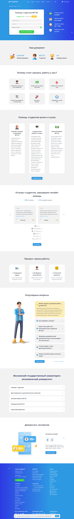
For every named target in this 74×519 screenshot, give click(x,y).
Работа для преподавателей (38, 474)
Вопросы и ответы (18, 503)
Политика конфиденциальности (21, 489)
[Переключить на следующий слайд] (64, 215)
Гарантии (17, 492)
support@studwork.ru (19, 472)
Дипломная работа (53, 471)
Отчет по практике (53, 476)
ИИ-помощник (54, 494)
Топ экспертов (18, 498)
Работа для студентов (36, 479)
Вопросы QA (54, 492)
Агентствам (17, 500)
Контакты (48, 1)
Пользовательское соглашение (21, 487)
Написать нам (20, 480)
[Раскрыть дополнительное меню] (52, 1)
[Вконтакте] (16, 514)
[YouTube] (23, 514)
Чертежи (51, 482)
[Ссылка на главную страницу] (13, 1)
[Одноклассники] (18, 514)
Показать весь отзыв (20, 216)
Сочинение (52, 479)
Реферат (51, 477)
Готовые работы (54, 489)
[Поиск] (55, 1)
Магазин (43, 1)
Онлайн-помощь (53, 481)
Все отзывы (37, 244)
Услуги (28, 1)
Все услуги (52, 487)
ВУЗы (16, 507)
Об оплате (17, 493)
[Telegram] (21, 514)
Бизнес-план (52, 485)
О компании (17, 485)
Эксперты (38, 1)
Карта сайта (17, 508)
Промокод (14, 27)
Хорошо (57, 516)
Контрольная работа (54, 474)
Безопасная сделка (19, 495)
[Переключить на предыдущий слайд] (10, 215)
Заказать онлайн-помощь (27, 31)
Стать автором (35, 471)
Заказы (32, 1)
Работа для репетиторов (37, 476)
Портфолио (53, 491)
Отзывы (16, 497)
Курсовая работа (53, 472)
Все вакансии (35, 472)
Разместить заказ (37, 178)
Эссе (51, 484)
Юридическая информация (20, 490)
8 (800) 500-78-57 (18, 471)
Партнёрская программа (20, 502)
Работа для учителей (36, 477)
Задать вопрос (39, 361)
